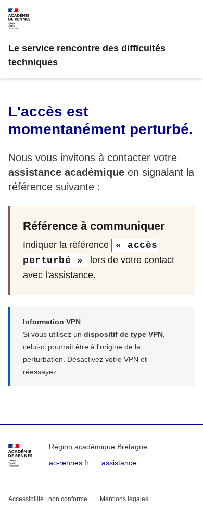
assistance (119, 462)
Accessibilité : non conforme (47, 499)
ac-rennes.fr (69, 462)
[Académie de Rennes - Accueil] (20, 455)
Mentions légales (124, 499)
